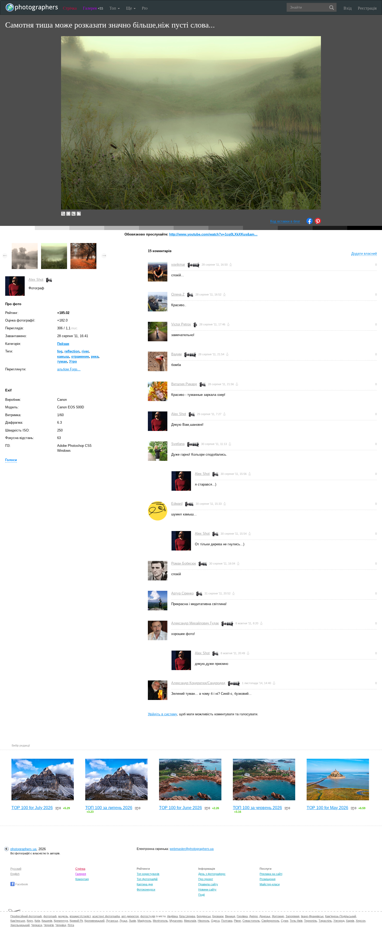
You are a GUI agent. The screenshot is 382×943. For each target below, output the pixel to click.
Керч (30, 920)
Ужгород (338, 920)
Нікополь (203, 920)
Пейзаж (63, 344)
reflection (72, 351)
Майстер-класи (270, 884)
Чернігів (49, 925)
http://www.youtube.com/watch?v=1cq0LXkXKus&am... (213, 234)
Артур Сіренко (182, 593)
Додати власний (364, 254)
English (14, 873)
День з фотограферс (212, 873)
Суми (284, 920)
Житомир (278, 916)
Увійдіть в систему (162, 714)
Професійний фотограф (26, 916)
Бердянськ (204, 916)
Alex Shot (36, 279)
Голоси (11, 460)
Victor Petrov (181, 324)
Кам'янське (17, 920)
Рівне (237, 920)
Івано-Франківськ (312, 916)
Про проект (205, 879)
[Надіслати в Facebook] (309, 223)
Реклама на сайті (271, 873)
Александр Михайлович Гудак (195, 623)
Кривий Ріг (76, 920)
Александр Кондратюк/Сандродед (198, 683)
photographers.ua (23, 849)
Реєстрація (367, 8)
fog (59, 351)
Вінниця (230, 916)
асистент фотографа (106, 916)
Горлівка (242, 916)
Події (201, 894)
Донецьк (264, 916)
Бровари (217, 916)
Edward (176, 504)
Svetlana (178, 444)
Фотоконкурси (146, 889)
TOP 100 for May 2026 (327, 808)
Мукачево (175, 920)
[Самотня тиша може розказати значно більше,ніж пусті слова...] (54, 245)
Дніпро (253, 916)
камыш (63, 356)
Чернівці (60, 925)
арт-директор (130, 916)
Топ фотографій (147, 879)
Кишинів (47, 920)
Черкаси (36, 925)
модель (63, 916)
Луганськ (112, 920)
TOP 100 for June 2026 (180, 808)
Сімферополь (270, 920)
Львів (132, 920)
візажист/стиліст (80, 916)
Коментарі (82, 879)
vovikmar (178, 264)
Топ (113, 8)
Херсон (360, 920)
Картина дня (145, 884)
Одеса (215, 920)
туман (62, 361)
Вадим (176, 354)
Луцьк (123, 920)
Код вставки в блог (285, 221)
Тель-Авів (296, 920)
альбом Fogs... (69, 369)
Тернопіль (310, 920)
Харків (350, 920)
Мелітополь (160, 920)
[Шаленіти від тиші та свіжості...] (25, 245)
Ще (129, 8)
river (85, 351)
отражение (80, 356)
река (94, 356)
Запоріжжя (292, 916)
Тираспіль (325, 920)
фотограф (50, 916)
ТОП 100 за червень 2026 (257, 808)
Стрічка (70, 8)
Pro (145, 8)
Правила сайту (208, 884)
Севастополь (251, 920)
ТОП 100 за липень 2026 (108, 808)
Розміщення (267, 879)
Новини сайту (207, 889)
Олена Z (178, 294)
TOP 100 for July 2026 (32, 808)
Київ (37, 920)
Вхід (348, 8)
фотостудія (147, 916)
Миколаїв (190, 920)
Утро (73, 361)
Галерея (93, 8)
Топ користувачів (148, 873)
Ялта (71, 925)
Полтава (226, 920)
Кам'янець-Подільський (340, 916)
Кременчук (61, 920)
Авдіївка (172, 916)
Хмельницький (20, 925)
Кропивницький (94, 920)
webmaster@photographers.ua (192, 849)
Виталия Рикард (184, 384)
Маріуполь (144, 920)
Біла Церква (187, 916)
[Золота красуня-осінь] (83, 245)
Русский (15, 868)
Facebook (21, 884)
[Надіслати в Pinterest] (318, 223)
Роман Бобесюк (183, 563)
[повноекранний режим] (79, 214)
